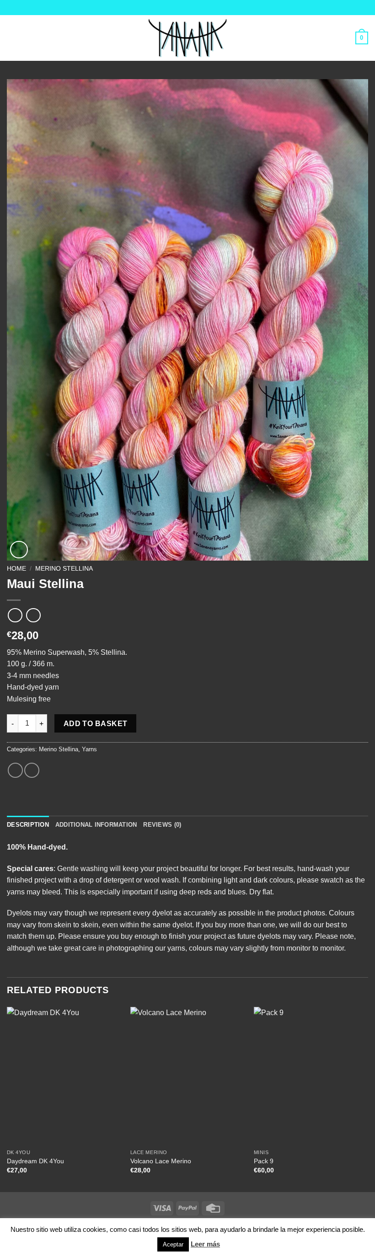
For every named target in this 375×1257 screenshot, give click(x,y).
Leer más (205, 1244)
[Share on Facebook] (15, 770)
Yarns (89, 749)
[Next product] (15, 615)
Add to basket (96, 723)
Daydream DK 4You (35, 1161)
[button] (12, 38)
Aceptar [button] (173, 1244)
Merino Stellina (64, 568)
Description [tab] (28, 824)
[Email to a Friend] (31, 770)
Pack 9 (263, 1161)
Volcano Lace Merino (160, 1161)
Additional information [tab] (96, 824)
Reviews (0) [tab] (162, 824)
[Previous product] (33, 615)
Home (16, 568)
